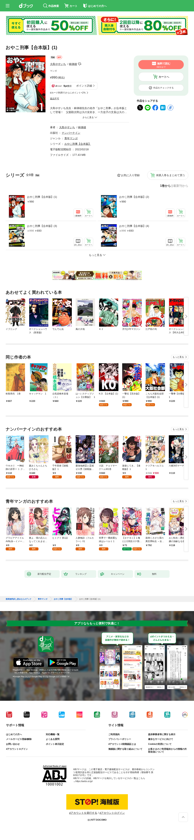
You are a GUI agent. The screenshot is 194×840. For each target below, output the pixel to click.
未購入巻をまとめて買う (170, 175)
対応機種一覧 (52, 734)
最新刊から (180, 185)
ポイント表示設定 (55, 744)
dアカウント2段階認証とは (122, 744)
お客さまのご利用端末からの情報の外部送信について (167, 750)
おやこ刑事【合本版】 (77, 143)
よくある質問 (52, 739)
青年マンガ (71, 138)
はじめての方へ (14, 734)
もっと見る (178, 357)
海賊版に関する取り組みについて (125, 749)
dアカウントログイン (17, 749)
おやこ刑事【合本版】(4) (134, 225)
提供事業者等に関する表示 (161, 734)
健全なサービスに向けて (160, 739)
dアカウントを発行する (83, 812)
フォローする (79, 64)
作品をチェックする (163, 87)
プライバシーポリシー (119, 739)
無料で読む (164, 65)
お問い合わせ (13, 744)
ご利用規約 (114, 734)
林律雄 (73, 64)
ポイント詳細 (84, 85)
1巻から (165, 185)
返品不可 (54, 98)
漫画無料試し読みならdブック (18, 599)
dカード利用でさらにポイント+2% (68, 92)
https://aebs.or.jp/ (84, 781)
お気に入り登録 (130, 175)
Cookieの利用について (160, 744)
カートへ (164, 76)
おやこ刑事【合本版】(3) (42, 225)
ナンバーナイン (71, 132)
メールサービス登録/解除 (19, 739)
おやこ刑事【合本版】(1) (42, 196)
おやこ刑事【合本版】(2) (134, 196)
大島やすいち (58, 64)
